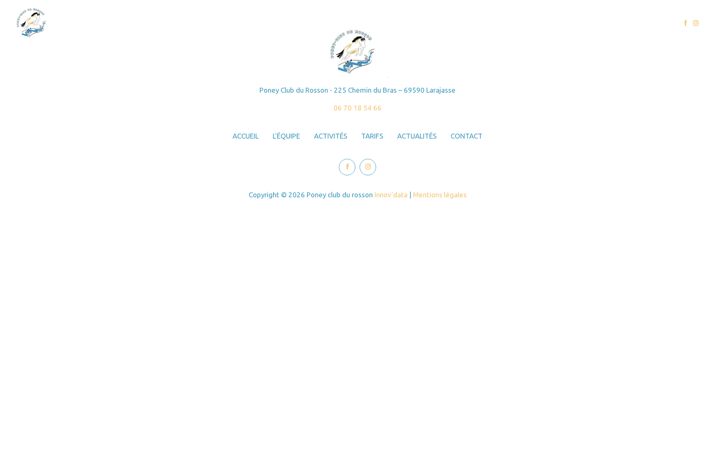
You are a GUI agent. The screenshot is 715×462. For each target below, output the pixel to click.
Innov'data (391, 195)
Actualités (605, 23)
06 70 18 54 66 (357, 108)
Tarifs (566, 23)
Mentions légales (440, 195)
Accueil (450, 23)
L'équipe (488, 23)
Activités (529, 23)
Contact (647, 23)
